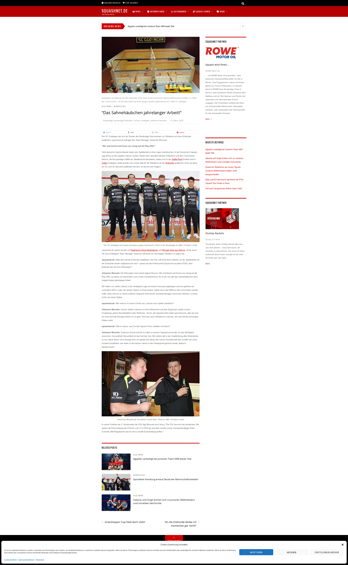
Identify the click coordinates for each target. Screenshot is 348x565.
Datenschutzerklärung (26, 560)
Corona (136, 120)
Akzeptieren (256, 552)
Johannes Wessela (158, 120)
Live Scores (131, 3)
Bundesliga (120, 106)
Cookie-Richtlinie (10, 560)
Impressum (40, 560)
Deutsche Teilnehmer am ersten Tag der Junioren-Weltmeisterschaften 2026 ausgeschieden (223, 170)
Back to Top (174, 540)
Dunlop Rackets (215, 233)
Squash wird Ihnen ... (217, 64)
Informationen (156, 11)
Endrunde (169, 163)
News (138, 11)
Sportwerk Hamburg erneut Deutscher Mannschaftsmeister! (165, 479)
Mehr (207, 119)
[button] (342, 544)
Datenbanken (179, 11)
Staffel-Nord (177, 159)
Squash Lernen (202, 11)
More (222, 11)
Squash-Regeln (112, 3)
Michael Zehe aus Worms (173, 250)
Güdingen (145, 120)
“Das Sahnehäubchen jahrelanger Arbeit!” (141, 112)
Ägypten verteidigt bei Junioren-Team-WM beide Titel (151, 26)
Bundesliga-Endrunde (123, 120)
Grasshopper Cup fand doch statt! (123, 522)
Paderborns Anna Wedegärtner (144, 250)
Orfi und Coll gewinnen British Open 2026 (223, 188)
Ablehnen (291, 552)
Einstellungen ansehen (327, 552)
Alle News (107, 106)
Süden (104, 163)
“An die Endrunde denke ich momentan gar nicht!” (181, 523)
